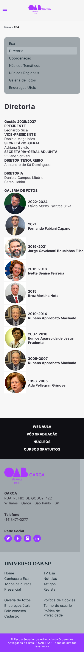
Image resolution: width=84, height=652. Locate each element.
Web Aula (42, 426)
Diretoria (16, 51)
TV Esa (49, 573)
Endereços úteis (17, 605)
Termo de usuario (58, 605)
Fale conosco (15, 611)
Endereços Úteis (22, 87)
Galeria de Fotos (22, 80)
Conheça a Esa (16, 578)
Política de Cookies (59, 600)
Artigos (50, 584)
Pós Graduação (42, 434)
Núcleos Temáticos (24, 65)
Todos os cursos (17, 584)
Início (7, 27)
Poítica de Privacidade (53, 613)
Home (9, 573)
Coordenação (20, 58)
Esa (12, 43)
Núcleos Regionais (24, 73)
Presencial (12, 589)
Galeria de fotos (17, 600)
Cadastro (11, 616)
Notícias (50, 578)
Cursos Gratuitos (42, 449)
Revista (49, 589)
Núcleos (42, 442)
